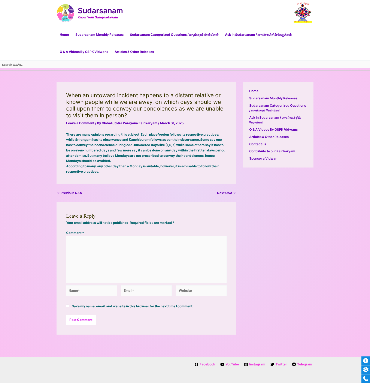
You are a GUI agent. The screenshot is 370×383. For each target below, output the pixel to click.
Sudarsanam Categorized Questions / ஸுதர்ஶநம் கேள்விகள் (174, 35)
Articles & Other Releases (134, 52)
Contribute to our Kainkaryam (272, 151)
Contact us (257, 144)
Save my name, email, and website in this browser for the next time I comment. (132, 306)
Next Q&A (226, 192)
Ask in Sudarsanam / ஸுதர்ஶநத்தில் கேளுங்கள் (258, 35)
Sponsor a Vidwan (263, 158)
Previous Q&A (69, 192)
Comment (75, 233)
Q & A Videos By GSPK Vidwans (84, 52)
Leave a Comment (80, 123)
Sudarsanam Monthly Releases (99, 35)
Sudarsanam (100, 10)
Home (64, 35)
